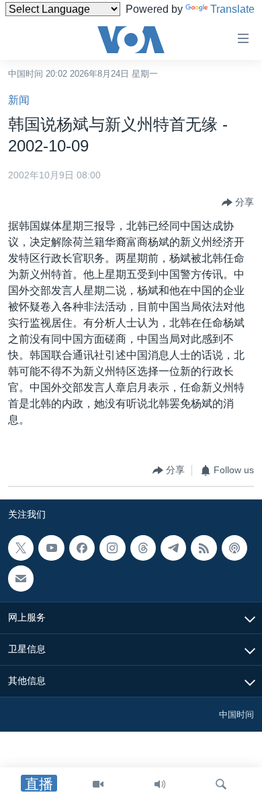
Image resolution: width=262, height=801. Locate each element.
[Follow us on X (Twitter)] (21, 548)
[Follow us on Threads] (143, 548)
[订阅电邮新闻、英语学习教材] (21, 578)
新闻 (19, 100)
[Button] (238, 203)
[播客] (234, 548)
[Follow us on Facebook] (82, 548)
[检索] (221, 784)
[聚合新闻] (203, 548)
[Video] (98, 784)
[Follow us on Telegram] (173, 548)
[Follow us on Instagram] (112, 548)
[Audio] (160, 784)
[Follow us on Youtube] (51, 548)
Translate (232, 9)
